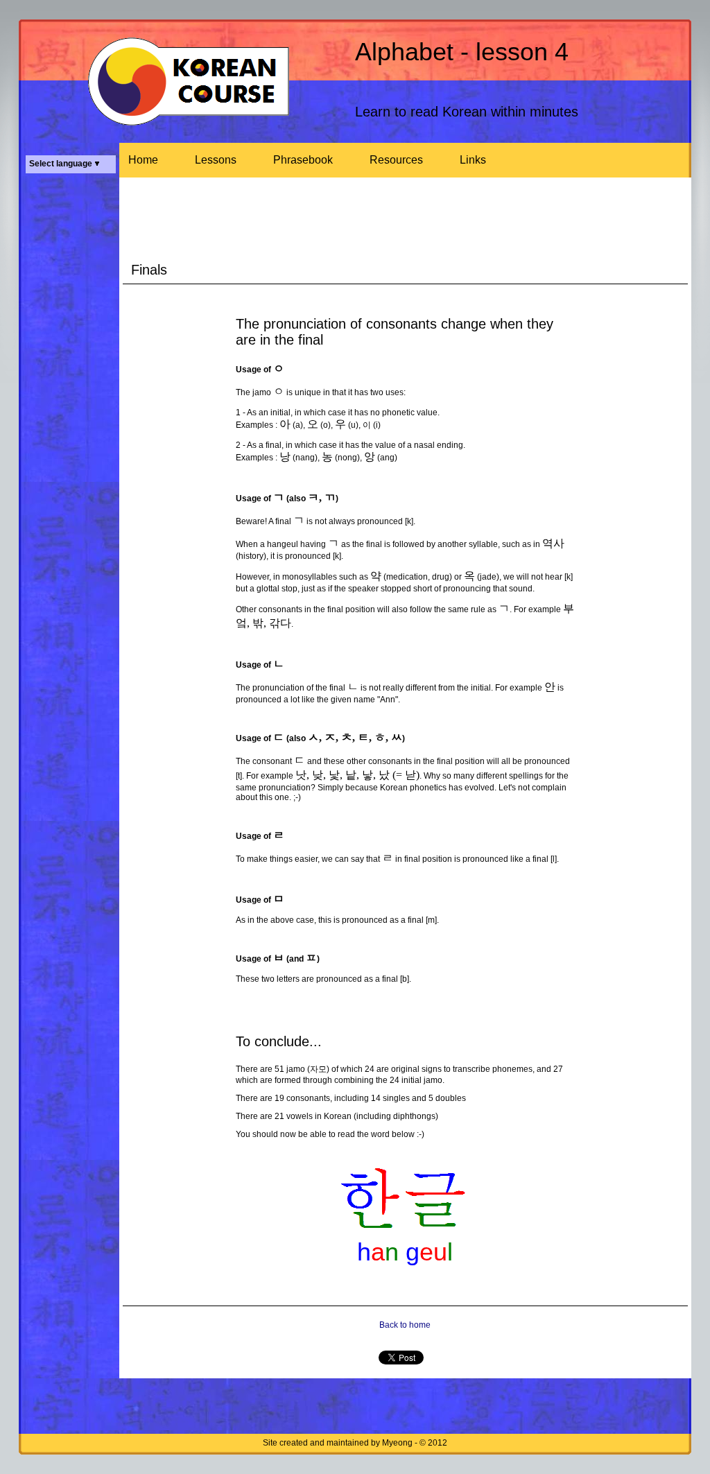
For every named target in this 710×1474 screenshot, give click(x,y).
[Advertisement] (74, 388)
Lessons (215, 160)
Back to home (405, 1325)
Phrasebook (303, 160)
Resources (396, 160)
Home (143, 160)
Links (473, 160)
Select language (61, 163)
